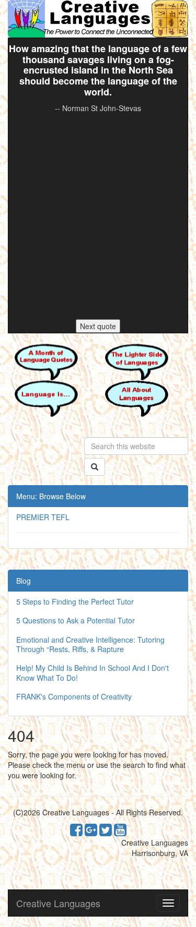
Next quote (98, 326)
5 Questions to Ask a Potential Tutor (75, 620)
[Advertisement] (98, 216)
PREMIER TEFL (43, 517)
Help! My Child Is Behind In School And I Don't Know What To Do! (92, 672)
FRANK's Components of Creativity (74, 696)
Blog (23, 580)
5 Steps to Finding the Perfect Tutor (75, 601)
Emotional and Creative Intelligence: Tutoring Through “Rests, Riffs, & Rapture (90, 644)
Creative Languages (58, 903)
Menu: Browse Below (51, 496)
